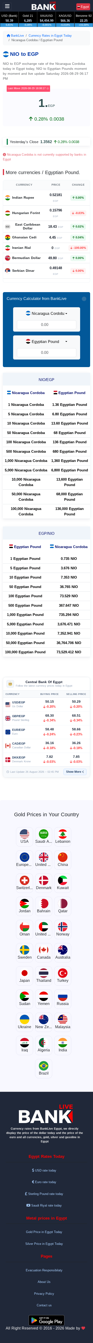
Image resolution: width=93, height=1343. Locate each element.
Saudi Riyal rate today (46, 1205)
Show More (73, 771)
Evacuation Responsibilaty (44, 1270)
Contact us (44, 1305)
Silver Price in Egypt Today (44, 1244)
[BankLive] (46, 1114)
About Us (44, 1282)
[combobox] (46, 313)
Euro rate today (45, 1182)
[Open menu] (7, 6)
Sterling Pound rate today (45, 1194)
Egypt (84, 7)
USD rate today (45, 1170)
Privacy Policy (44, 1294)
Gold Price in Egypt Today (44, 1232)
